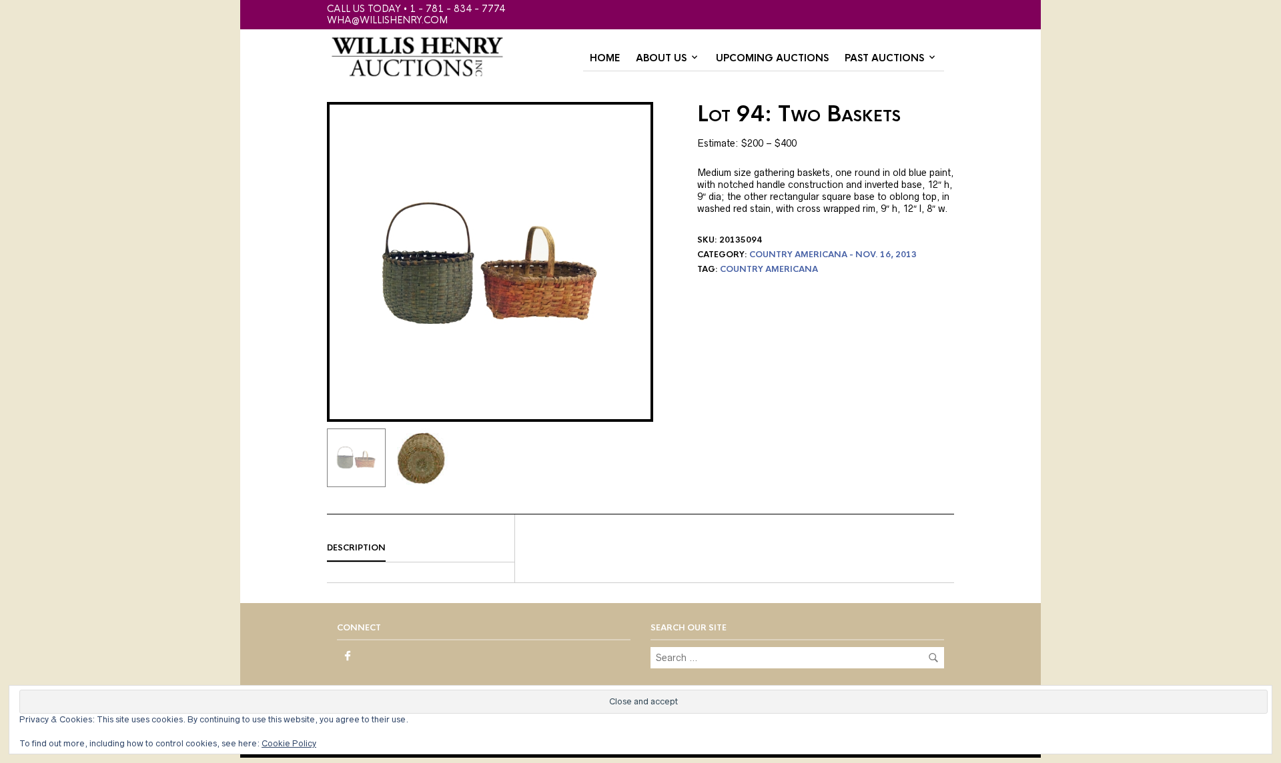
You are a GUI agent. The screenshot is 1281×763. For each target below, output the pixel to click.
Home (605, 58)
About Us (661, 58)
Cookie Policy (289, 743)
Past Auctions (884, 58)
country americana (769, 269)
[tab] (420, 548)
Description (356, 547)
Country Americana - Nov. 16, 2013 (833, 254)
